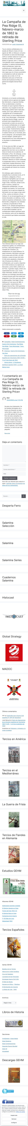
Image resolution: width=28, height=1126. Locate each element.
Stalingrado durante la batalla (11, 906)
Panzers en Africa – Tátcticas (11, 984)
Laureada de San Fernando (10, 976)
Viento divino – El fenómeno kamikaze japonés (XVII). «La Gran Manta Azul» (12, 365)
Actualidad (5, 1051)
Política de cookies (20, 1111)
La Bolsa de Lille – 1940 (9, 989)
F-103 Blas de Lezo (8, 918)
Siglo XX (4, 1049)
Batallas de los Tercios (9, 969)
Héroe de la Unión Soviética (10, 971)
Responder (7, 433)
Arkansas (7, 351)
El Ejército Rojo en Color (9, 913)
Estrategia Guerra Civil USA (10, 979)
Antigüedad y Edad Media (10, 1038)
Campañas (7, 341)
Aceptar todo (14, 1115)
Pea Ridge (20, 344)
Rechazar (14, 1119)
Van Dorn (5, 353)
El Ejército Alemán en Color (10, 908)
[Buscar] (24, 496)
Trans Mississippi (14, 346)
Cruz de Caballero (7, 974)
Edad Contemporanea (18, 341)
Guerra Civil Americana (9, 344)
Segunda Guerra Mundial (9, 1046)
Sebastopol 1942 (7, 921)
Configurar (14, 1122)
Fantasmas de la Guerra (9, 916)
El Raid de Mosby (7, 982)
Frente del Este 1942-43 (9, 911)
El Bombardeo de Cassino (10, 987)
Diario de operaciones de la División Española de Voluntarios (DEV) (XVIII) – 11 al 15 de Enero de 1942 (14, 358)
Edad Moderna (6, 1041)
